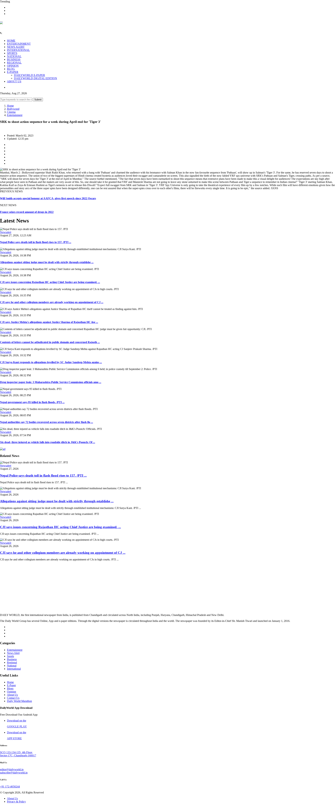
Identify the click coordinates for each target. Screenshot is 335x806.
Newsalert (5, 232)
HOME (11, 40)
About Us (12, 694)
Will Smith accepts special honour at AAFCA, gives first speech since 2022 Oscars (48, 198)
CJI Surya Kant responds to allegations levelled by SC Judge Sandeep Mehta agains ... (51, 362)
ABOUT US (14, 81)
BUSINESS (13, 59)
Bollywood (13, 108)
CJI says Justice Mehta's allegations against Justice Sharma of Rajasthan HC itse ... (49, 322)
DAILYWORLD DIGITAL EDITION (35, 78)
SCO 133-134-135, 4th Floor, (16, 752)
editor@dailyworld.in (12, 769)
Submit (38, 99)
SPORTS (12, 53)
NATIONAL (14, 56)
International (14, 668)
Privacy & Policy (16, 801)
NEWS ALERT (16, 46)
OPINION (13, 65)
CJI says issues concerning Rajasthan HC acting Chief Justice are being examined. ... (50, 282)
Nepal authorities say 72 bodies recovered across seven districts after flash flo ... (46, 422)
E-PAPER (12, 72)
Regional (12, 662)
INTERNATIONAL (18, 50)
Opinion (11, 691)
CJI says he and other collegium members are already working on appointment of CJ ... (51, 302)
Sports (10, 656)
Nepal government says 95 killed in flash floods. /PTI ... (32, 402)
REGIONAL (14, 62)
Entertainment (14, 115)
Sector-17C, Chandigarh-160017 (18, 755)
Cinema (11, 111)
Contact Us (13, 697)
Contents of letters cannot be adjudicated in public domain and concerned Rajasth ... (50, 342)
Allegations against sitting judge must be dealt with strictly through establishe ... (47, 262)
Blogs (10, 688)
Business (12, 659)
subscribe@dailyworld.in (14, 772)
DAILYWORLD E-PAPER (29, 75)
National (11, 665)
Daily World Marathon (19, 701)
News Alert (13, 653)
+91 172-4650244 (10, 786)
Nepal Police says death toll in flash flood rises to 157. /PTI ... (35, 242)
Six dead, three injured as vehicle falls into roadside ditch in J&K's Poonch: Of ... (47, 442)
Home (10, 105)
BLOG (11, 68)
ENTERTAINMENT (19, 43)
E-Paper (11, 685)
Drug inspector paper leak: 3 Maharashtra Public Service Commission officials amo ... (50, 382)
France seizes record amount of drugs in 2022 (27, 211)
